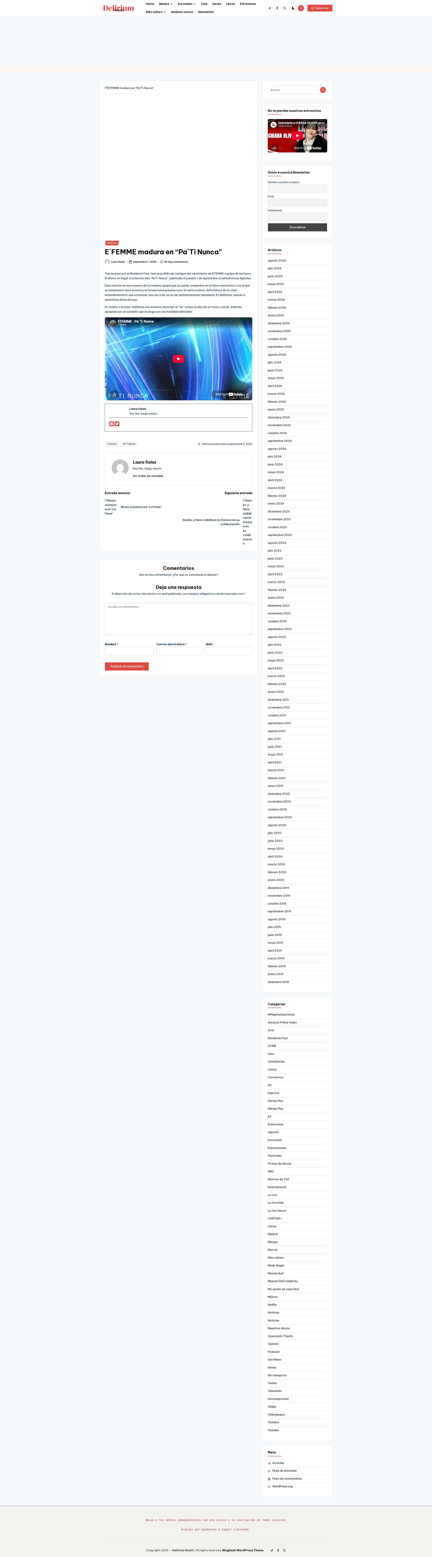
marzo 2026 (276, 300)
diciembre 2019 (278, 888)
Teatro (272, 1383)
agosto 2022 (277, 637)
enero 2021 (275, 786)
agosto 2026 (277, 260)
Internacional (277, 1187)
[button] (319, 8)
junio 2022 (275, 652)
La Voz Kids (276, 1203)
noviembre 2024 (279, 425)
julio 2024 (274, 456)
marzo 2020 (276, 864)
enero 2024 (276, 503)
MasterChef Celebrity (283, 1281)
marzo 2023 (276, 582)
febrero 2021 (277, 778)
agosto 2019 (277, 919)
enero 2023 (276, 597)
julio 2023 (274, 550)
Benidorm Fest (278, 1038)
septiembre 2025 (280, 347)
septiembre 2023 (280, 535)
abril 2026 (275, 292)
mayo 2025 (276, 378)
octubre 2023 (277, 527)
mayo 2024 (276, 472)
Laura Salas (144, 462)
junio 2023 (275, 558)
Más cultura (276, 1258)
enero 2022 (276, 692)
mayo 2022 (276, 660)
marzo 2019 (276, 958)
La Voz (272, 1195)
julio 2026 (274, 268)
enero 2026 (276, 315)
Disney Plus (275, 1101)
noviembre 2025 (279, 331)
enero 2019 (275, 974)
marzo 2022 (276, 676)
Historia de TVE (278, 1179)
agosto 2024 (277, 449)
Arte (271, 1030)
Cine (271, 1054)
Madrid (273, 1234)
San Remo (274, 1359)
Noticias (273, 1312)
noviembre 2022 (279, 613)
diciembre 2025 (279, 323)
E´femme (112, 443)
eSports (273, 1132)
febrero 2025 (277, 402)
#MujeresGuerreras (281, 1014)
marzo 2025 (276, 394)
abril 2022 (275, 668)
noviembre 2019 (279, 895)
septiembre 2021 (279, 723)
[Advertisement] (216, 41)
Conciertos (275, 1077)
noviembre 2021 (279, 707)
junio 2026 (275, 276)
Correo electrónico (171, 644)
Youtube (273, 1422)
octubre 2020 (277, 809)
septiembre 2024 (280, 441)
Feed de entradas (284, 1471)
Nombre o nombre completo (284, 182)
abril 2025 (275, 386)
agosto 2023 (277, 543)
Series (272, 1367)
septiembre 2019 (279, 911)
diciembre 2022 (279, 605)
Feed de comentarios (287, 1478)
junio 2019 (275, 935)
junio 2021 (275, 747)
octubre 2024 (277, 433)
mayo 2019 (275, 943)
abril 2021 (275, 762)
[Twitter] (117, 424)
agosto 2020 (277, 825)
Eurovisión (275, 1140)
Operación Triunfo (280, 1336)
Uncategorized (278, 1399)
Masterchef (276, 1273)
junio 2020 (275, 841)
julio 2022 (274, 645)
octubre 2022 (277, 621)
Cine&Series (276, 1061)
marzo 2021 (276, 770)
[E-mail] (112, 424)
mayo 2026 (276, 284)
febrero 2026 (277, 307)
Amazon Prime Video (282, 1022)
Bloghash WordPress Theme (243, 1550)
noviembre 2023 (279, 519)
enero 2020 (276, 880)
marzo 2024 (276, 488)
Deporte (273, 1093)
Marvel (272, 1250)
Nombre (111, 644)
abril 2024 (275, 480)
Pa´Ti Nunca (129, 443)
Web (209, 644)
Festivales (275, 1156)
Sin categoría (277, 1375)
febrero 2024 (277, 496)
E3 (269, 1116)
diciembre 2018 (278, 982)
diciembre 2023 (279, 511)
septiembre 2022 (280, 629)
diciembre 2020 (279, 794)
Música (111, 243)
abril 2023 (275, 574)
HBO (271, 1171)
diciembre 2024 (279, 417)
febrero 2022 (277, 684)
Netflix (272, 1305)
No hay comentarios (176, 261)
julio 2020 (275, 833)
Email (271, 196)
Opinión (273, 1344)
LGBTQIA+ (275, 1218)
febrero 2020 (277, 872)
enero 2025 (276, 409)
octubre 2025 (277, 339)
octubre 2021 (277, 715)
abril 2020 (275, 856)
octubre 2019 (277, 903)
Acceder (278, 1463)
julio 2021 (274, 739)
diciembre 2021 (278, 700)
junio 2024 (275, 464)
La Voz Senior (277, 1210)
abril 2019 (275, 950)
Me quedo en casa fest (283, 1289)
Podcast (274, 1352)
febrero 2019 (277, 966)
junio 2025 (275, 370)
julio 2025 (274, 362)
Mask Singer (276, 1265)
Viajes (272, 1406)
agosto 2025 (277, 354)
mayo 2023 (276, 566)
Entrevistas (276, 1124)
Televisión (275, 1391)
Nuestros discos (279, 1328)
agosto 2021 (277, 731)
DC (270, 1085)
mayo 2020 (276, 848)
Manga (272, 1242)
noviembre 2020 (279, 801)
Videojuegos (276, 1414)
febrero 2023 (277, 590)
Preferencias (275, 210)
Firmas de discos (279, 1163)
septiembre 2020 (280, 817)
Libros (272, 1226)
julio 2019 (274, 927)
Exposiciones (277, 1148)
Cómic (272, 1069)
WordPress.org (282, 1486)
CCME (272, 1046)
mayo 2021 (275, 754)
